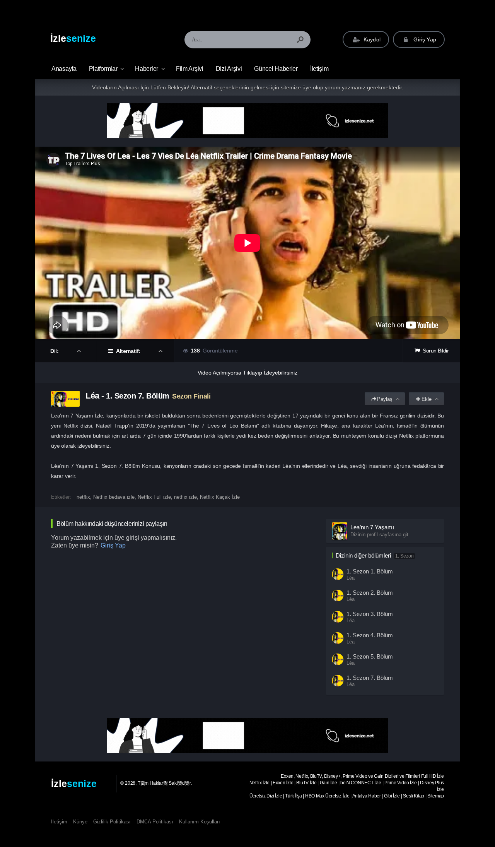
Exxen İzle (283, 782)
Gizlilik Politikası (112, 822)
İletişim (319, 68)
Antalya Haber (366, 796)
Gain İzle (328, 782)
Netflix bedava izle (114, 497)
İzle (73, 38)
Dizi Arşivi (229, 68)
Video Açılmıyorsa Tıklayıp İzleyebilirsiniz (247, 373)
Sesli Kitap (413, 796)
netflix (83, 497)
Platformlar (103, 68)
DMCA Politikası (155, 822)
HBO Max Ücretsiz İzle (327, 796)
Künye (80, 822)
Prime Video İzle (400, 782)
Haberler (146, 68)
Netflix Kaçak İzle (220, 497)
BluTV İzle (306, 782)
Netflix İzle (259, 782)
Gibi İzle (392, 796)
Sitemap (435, 796)
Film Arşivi (189, 68)
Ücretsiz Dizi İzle (265, 796)
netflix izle (185, 497)
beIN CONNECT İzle (360, 782)
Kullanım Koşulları (199, 822)
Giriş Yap (424, 39)
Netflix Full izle (154, 497)
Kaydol (371, 39)
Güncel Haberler (276, 68)
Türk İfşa (293, 796)
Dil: (55, 351)
